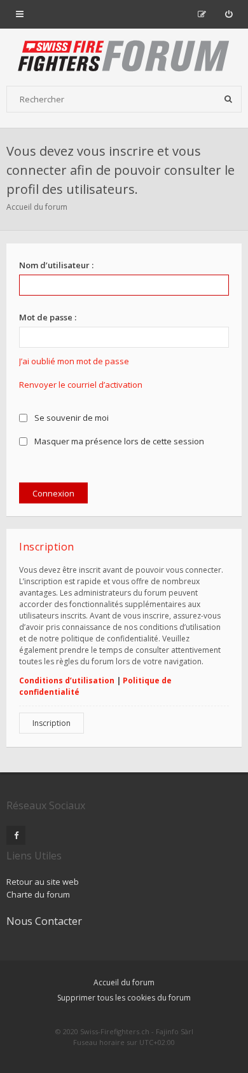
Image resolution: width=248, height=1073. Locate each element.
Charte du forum (38, 894)
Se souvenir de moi (70, 417)
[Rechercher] (228, 99)
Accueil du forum (36, 207)
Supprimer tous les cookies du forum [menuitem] (124, 997)
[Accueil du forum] (124, 57)
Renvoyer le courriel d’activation (80, 384)
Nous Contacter (44, 921)
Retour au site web (42, 881)
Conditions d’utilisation (66, 680)
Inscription (51, 723)
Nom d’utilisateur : (56, 265)
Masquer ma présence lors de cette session (118, 441)
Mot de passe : (47, 317)
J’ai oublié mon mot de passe (74, 361)
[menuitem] (229, 14)
